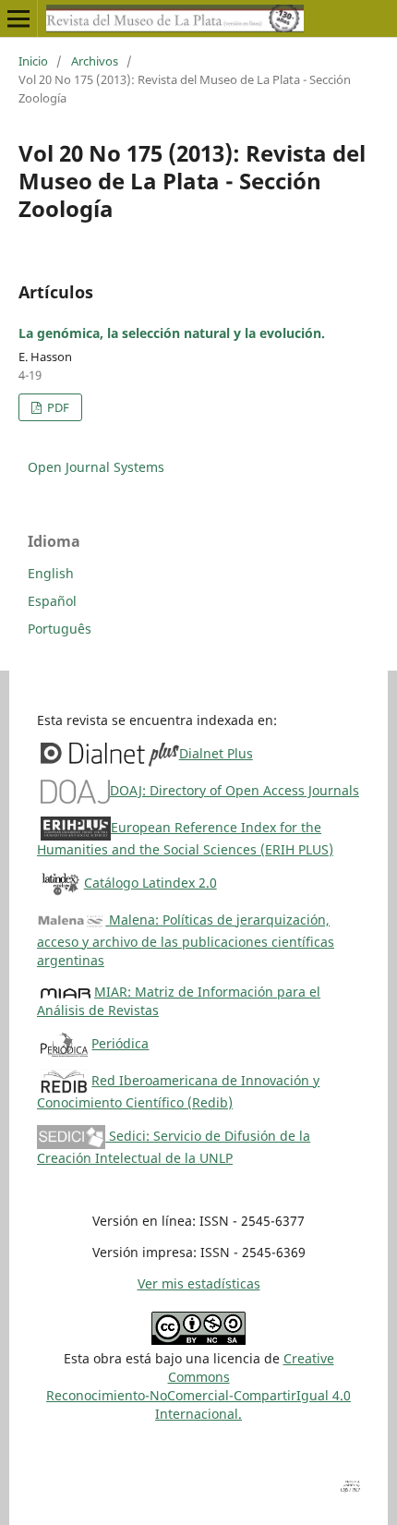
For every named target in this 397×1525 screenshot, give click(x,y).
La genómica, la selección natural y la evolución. (171, 333)
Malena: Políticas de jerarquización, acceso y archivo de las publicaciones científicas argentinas (185, 940)
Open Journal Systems (96, 467)
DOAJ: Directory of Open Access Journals (234, 790)
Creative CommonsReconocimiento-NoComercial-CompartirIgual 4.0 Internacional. (198, 1386)
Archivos (94, 61)
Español (52, 601)
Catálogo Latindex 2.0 (150, 882)
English (51, 573)
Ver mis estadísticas (199, 1283)
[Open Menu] (18, 18)
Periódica (120, 1043)
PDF (56, 407)
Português (59, 628)
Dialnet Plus (216, 753)
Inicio (33, 61)
